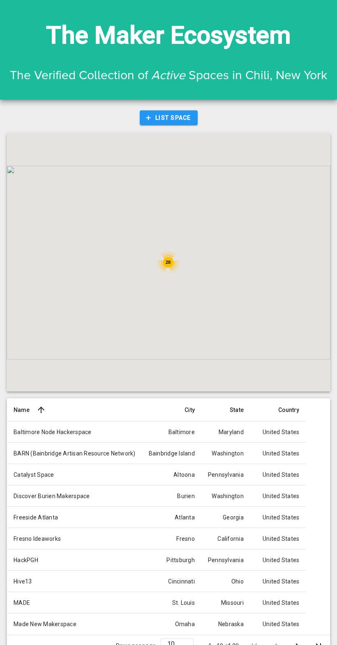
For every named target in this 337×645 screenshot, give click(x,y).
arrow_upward (41, 410)
